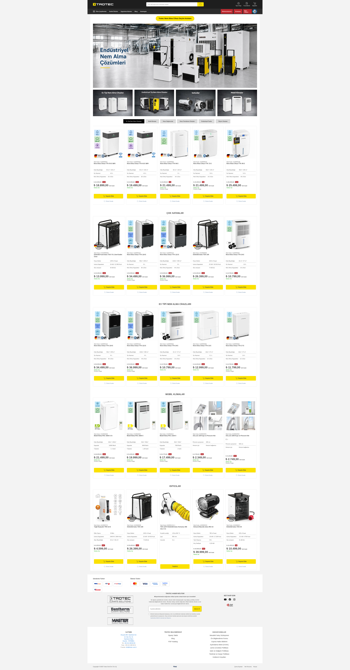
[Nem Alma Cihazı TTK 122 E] (175, 234)
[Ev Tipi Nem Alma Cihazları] (113, 102)
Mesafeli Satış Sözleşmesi (219, 635)
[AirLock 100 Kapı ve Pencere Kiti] (208, 415)
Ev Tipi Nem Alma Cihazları (134, 120)
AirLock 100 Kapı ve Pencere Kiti (204, 435)
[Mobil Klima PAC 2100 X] (175, 415)
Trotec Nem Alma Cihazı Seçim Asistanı (175, 18)
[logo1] (229, 605)
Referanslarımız (227, 11)
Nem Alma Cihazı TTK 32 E (202, 345)
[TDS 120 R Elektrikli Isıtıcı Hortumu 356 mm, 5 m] (175, 506)
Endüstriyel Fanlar (206, 120)
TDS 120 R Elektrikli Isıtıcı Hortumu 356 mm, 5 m (173, 527)
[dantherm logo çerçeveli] (120, 609)
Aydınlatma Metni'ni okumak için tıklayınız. (160, 617)
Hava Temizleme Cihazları (187, 120)
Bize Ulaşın (246, 11)
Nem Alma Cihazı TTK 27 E (235, 345)
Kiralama (238, 11)
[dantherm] (120, 598)
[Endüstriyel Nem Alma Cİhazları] (154, 102)
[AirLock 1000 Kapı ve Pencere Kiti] (241, 415)
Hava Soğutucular (168, 120)
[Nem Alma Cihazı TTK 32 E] (208, 325)
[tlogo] (175, 666)
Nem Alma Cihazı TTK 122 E (169, 254)
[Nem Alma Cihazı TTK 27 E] (241, 325)
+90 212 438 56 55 (129, 642)
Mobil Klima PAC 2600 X (135, 435)
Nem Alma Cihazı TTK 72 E (103, 163)
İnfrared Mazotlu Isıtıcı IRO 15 (203, 526)
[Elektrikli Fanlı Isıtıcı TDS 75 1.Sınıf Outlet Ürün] (109, 234)
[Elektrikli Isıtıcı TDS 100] (208, 234)
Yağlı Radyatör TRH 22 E (102, 526)
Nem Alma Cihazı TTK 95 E (137, 163)
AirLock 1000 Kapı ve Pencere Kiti (237, 435)
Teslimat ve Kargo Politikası (219, 653)
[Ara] (200, 4)
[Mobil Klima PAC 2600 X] (142, 415)
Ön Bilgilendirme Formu (219, 638)
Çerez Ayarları (238, 666)
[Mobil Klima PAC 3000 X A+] (109, 415)
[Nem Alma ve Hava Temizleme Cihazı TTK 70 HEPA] (208, 143)
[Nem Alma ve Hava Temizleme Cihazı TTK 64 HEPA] (175, 143)
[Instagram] (234, 599)
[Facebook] (230, 599)
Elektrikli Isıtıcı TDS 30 (234, 526)
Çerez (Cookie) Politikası (219, 647)
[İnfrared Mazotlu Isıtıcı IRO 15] (208, 506)
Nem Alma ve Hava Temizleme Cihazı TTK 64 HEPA (175, 164)
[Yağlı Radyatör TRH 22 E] (108, 506)
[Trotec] (120, 620)
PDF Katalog (173, 641)
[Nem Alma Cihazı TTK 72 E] (109, 143)
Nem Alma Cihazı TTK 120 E (136, 254)
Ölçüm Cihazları (223, 120)
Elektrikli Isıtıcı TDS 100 (201, 254)
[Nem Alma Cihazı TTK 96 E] (241, 143)
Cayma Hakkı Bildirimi (219, 641)
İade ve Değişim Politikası (219, 650)
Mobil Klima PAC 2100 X (168, 435)
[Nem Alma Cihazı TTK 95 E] (142, 143)
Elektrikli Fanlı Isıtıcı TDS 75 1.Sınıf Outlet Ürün (108, 255)
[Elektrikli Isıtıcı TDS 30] (241, 506)
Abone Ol (197, 608)
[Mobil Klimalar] (237, 102)
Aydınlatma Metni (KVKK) (219, 644)
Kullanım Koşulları (219, 656)
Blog (173, 638)
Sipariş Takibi (173, 635)
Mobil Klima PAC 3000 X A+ (103, 435)
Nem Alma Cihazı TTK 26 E (235, 254)
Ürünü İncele (110, 200)
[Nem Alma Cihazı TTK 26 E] (241, 234)
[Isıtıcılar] (196, 102)
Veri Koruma (248, 666)
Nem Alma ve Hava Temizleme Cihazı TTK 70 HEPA (208, 164)
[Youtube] (225, 599)
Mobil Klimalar (152, 120)
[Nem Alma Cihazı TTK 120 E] (142, 234)
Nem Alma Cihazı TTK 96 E (236, 163)
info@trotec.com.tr (131, 646)
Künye (255, 666)
